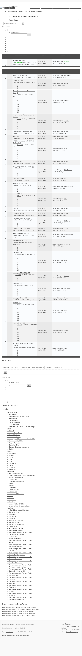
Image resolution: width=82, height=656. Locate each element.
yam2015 (18, 275)
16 (18, 320)
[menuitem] (71, 632)
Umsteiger (67, 244)
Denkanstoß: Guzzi (18, 80)
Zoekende (18, 138)
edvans (66, 121)
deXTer (66, 136)
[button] (7, 30)
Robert (17, 133)
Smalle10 (66, 100)
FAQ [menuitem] (7, 7)
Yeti (65, 199)
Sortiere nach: (26, 367)
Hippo (18, 77)
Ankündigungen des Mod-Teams (24, 64)
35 (18, 104)
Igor (18, 180)
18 (18, 336)
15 (18, 318)
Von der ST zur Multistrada (20, 75)
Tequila (66, 131)
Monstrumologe (19, 235)
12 (18, 312)
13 (18, 314)
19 (18, 338)
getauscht (16, 136)
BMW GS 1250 (17, 303)
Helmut (19, 196)
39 (18, 112)
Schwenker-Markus (21, 242)
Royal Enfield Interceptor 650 (21, 233)
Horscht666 (20, 145)
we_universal (9, 632)
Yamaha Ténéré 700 (19, 323)
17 (18, 334)
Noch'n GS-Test (17, 283)
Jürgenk (17, 210)
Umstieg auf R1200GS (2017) (21, 273)
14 (18, 316)
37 (18, 108)
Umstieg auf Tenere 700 (20, 298)
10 (18, 270)
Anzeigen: (7, 367)
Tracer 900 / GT (17, 253)
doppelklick (18, 62)
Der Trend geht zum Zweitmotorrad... (23, 166)
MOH (65, 148)
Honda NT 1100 (17, 194)
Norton (19, 82)
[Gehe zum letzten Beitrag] (71, 61)
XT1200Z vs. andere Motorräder (23, 17)
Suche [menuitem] (12, 7)
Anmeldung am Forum (19, 60)
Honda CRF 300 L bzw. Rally (21, 228)
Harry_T (17, 220)
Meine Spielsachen (18, 178)
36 (18, 106)
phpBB (12, 624)
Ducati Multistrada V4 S (19, 240)
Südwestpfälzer (68, 186)
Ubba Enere (18, 168)
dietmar (17, 215)
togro (18, 305)
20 (18, 340)
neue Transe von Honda (20, 183)
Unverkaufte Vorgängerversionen (22, 131)
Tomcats (66, 298)
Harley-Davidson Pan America (21, 218)
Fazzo (65, 310)
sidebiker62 (67, 75)
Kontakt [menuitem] (67, 626)
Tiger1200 (16, 208)
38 (18, 110)
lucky (16, 185)
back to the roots (17, 161)
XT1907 (66, 221)
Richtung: (49, 367)
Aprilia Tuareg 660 (18, 213)
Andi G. (19, 119)
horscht (19, 254)
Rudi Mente (67, 288)
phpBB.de (22, 628)
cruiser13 (19, 325)
